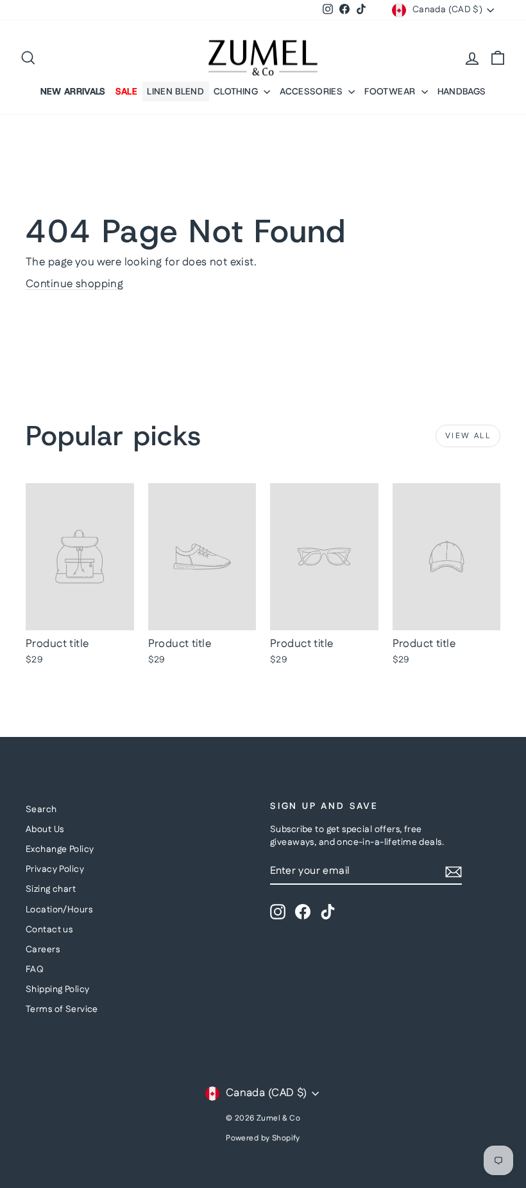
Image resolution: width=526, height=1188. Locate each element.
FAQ (35, 969)
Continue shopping (74, 284)
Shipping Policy (57, 989)
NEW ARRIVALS (73, 91)
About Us (45, 829)
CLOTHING (237, 91)
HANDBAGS (461, 91)
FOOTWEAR (391, 91)
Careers (43, 949)
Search (41, 809)
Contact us (49, 929)
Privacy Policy (55, 869)
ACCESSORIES (312, 91)
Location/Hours (59, 909)
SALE (126, 91)
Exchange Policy (60, 849)
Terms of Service (62, 1009)
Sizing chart (51, 889)
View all (468, 435)
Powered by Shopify (263, 1138)
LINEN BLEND (175, 91)
